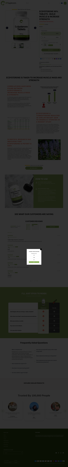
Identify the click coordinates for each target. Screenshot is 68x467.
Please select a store (34, 253)
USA (34, 257)
